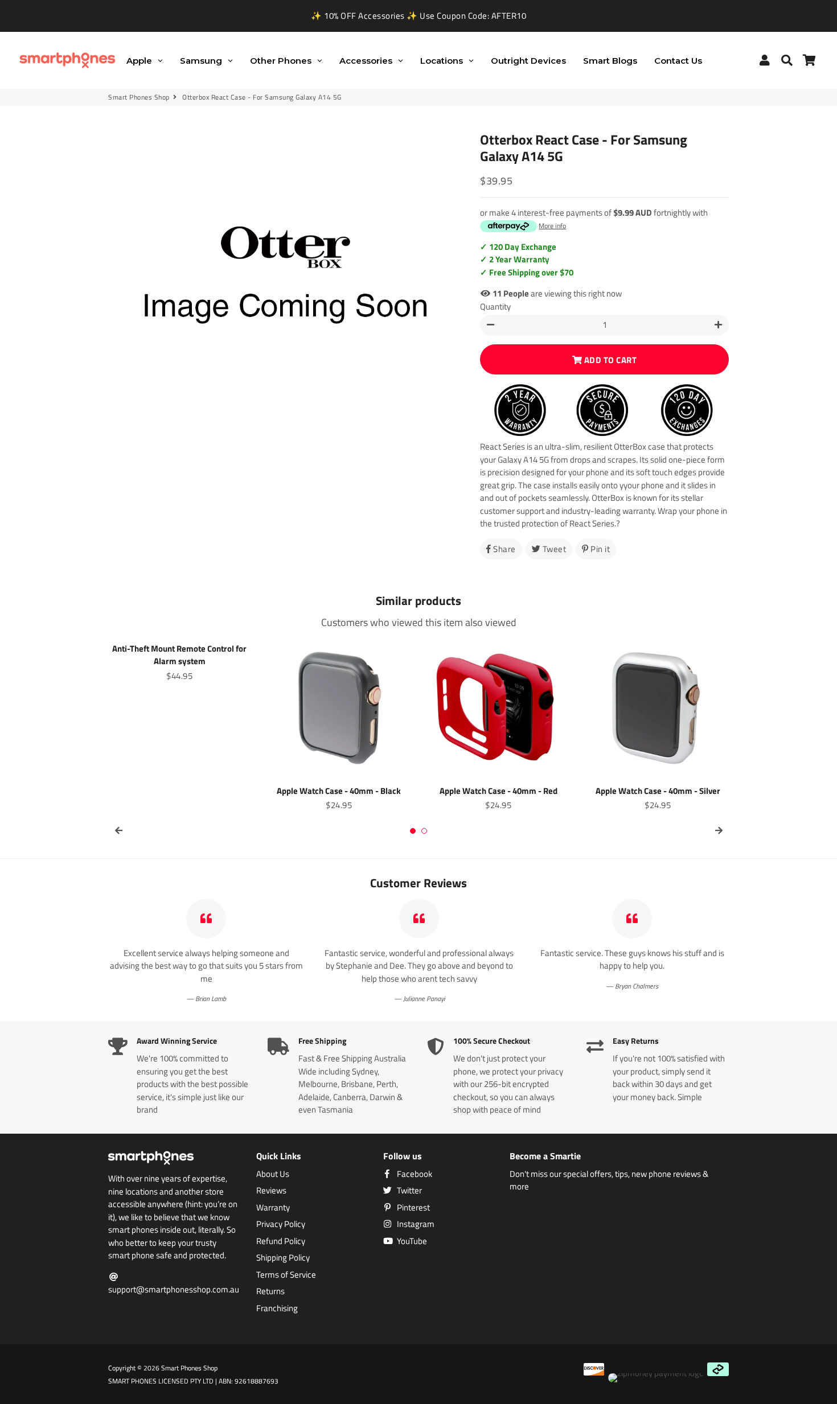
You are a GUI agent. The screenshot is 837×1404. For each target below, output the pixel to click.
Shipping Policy (283, 1257)
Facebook (413, 1174)
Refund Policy (280, 1241)
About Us (272, 1174)
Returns (270, 1291)
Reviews (271, 1190)
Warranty (273, 1207)
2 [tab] (424, 831)
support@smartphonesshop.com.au (173, 1289)
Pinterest (412, 1207)
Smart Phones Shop (139, 97)
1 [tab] (413, 831)
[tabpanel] (179, 661)
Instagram (414, 1224)
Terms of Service (286, 1275)
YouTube (411, 1241)
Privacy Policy (280, 1224)
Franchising (277, 1308)
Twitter (408, 1190)
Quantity (495, 306)
